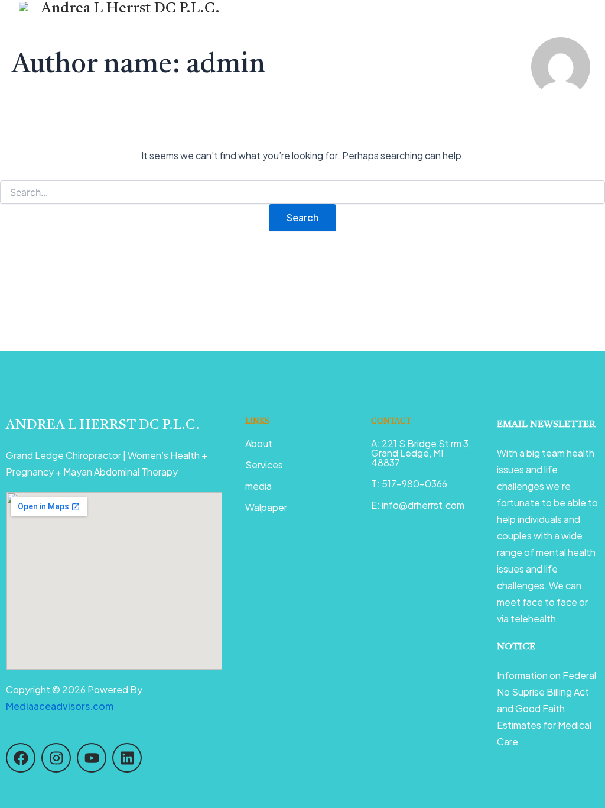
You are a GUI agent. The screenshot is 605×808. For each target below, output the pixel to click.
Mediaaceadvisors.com (59, 706)
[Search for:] (302, 192)
